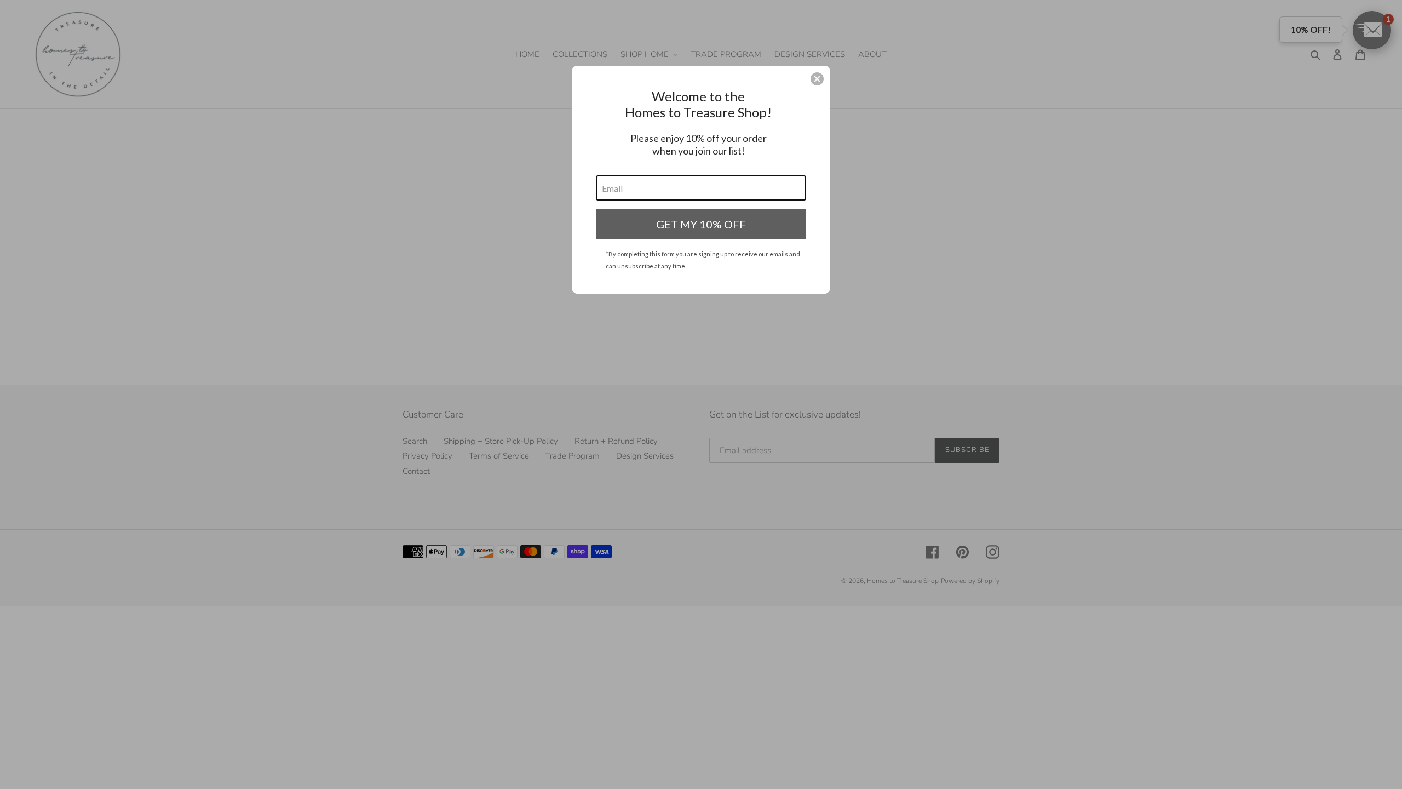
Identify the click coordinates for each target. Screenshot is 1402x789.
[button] (817, 78)
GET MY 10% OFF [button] (701, 224)
